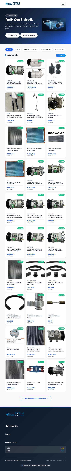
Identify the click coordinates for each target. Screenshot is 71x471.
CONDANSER (46, 49)
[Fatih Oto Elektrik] (12, 4)
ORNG (17, 49)
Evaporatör (59, 49)
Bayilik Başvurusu (29, 35)
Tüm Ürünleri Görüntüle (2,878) (35, 398)
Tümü (9, 49)
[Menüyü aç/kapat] (63, 4)
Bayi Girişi (13, 35)
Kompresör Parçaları (30, 49)
